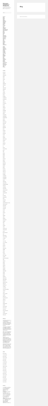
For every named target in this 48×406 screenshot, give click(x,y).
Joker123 (4, 120)
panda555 (4, 143)
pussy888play (4, 177)
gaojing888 (4, 110)
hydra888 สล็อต (5, 117)
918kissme (9, 387)
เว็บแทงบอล (4, 309)
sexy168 (7, 393)
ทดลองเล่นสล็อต (5, 236)
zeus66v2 (4, 225)
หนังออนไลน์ (4, 59)
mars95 (4, 134)
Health (4, 113)
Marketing (4, 133)
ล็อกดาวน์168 (4, 255)
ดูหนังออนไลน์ (4, 36)
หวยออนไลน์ (4, 65)
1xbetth (4, 79)
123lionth (4, 73)
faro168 (3, 388)
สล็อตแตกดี (4, 283)
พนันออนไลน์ (4, 248)
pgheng (4, 153)
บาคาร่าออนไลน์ (5, 62)
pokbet (4, 167)
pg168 (3, 17)
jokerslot (4, 42)
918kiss (4, 46)
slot (3, 34)
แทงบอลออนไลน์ (5, 313)
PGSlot (4, 157)
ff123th (4, 104)
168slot (4, 76)
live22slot (4, 130)
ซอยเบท (4, 231)
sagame (9, 392)
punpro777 (4, 63)
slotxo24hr (4, 394)
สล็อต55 (4, 262)
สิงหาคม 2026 (4, 353)
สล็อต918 (4, 269)
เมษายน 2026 (4, 359)
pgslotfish (4, 164)
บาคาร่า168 (4, 53)
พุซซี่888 (4, 249)
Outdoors (4, 140)
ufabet (3, 395)
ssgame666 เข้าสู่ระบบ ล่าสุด (6, 202)
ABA (3, 86)
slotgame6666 (5, 197)
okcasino (4, 137)
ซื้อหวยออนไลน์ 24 (5, 232)
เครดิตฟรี (8, 402)
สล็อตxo (4, 43)
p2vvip (4, 141)
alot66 (3, 90)
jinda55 (4, 18)
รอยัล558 (4, 253)
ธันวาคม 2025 (4, 364)
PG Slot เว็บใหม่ (5, 148)
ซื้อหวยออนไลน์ (5, 64)
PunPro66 (4, 170)
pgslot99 (4, 161)
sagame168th (4, 393)
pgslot (3, 24)
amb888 (4, 92)
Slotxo (3, 198)
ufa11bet (4, 212)
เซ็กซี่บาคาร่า (4, 296)
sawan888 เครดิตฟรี (5, 184)
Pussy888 (4, 174)
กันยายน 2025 (4, 369)
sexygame (4, 191)
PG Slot (4, 147)
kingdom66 (4, 127)
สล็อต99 (4, 272)
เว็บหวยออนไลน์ (5, 306)
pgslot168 (4, 158)
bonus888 (4, 96)
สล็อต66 (4, 263)
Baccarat (4, 93)
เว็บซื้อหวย (4, 299)
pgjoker (4, 154)
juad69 (4, 124)
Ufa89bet (4, 215)
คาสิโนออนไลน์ (5, 229)
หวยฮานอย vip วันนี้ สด (6, 289)
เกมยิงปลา (4, 290)
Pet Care (4, 144)
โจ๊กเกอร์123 (4, 38)
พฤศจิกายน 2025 (5, 366)
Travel (4, 211)
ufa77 (3, 214)
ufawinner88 (4, 219)
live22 (3, 56)
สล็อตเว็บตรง (4, 21)
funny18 (4, 109)
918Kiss (4, 82)
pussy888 (4, 25)
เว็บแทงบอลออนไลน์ (5, 310)
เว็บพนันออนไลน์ (5, 303)
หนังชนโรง (4, 48)
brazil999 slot (4, 97)
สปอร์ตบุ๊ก (4, 256)
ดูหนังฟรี (4, 50)
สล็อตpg (4, 273)
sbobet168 (4, 185)
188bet (5, 387)
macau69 (4, 131)
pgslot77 (4, 160)
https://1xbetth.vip (5, 29)
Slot (3, 194)
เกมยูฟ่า (4, 292)
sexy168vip (4, 187)
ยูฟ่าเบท (4, 252)
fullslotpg (4, 55)
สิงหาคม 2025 (4, 370)
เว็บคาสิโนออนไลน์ (5, 297)
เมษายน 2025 (4, 376)
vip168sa (4, 221)
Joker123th (4, 123)
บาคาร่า (4, 239)
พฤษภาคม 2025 (5, 374)
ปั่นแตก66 (4, 61)
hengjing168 (4, 114)
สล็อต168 (4, 66)
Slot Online (4, 195)
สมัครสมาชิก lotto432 (5, 258)
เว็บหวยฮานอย (4, 307)
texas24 (4, 209)
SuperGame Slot (5, 204)
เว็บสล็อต (10, 402)
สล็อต (3, 39)
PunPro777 (4, 171)
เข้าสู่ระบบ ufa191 (5, 293)
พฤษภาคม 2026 (5, 357)
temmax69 (4, 208)
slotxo (3, 26)
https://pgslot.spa (5, 30)
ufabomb (4, 218)
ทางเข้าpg (4, 238)
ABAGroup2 (4, 87)
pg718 (3, 150)
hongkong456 (4, 116)
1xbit (3, 80)
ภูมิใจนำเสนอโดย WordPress (23, 16)
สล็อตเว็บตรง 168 (5, 282)
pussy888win (4, 178)
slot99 (3, 19)
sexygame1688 (5, 192)
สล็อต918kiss (9, 399)
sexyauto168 (4, 188)
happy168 (8, 388)
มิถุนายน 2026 (4, 356)
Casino (4, 100)
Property (4, 168)
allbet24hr (4, 89)
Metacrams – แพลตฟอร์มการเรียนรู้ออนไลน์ (6, 4)
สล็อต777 (4, 266)
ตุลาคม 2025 (4, 367)
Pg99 (3, 151)
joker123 (4, 16)
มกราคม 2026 (4, 363)
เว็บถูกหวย (4, 300)
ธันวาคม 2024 (4, 381)
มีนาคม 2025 (4, 377)
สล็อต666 (4, 265)
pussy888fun (4, 175)
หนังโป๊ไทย (4, 28)
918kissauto (4, 83)
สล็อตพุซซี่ (4, 276)
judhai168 (4, 126)
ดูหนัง (3, 57)
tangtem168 (4, 205)
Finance (4, 106)
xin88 (3, 222)
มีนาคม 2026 (4, 360)
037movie (4, 72)
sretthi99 (4, 201)
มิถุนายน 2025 (4, 373)
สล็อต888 (4, 22)
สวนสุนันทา (4, 286)
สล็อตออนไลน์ (4, 44)
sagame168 (4, 181)
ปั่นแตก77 (4, 246)
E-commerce (4, 103)
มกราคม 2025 (4, 380)
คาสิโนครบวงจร (5, 228)
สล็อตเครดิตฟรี (5, 279)
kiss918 (4, 32)
